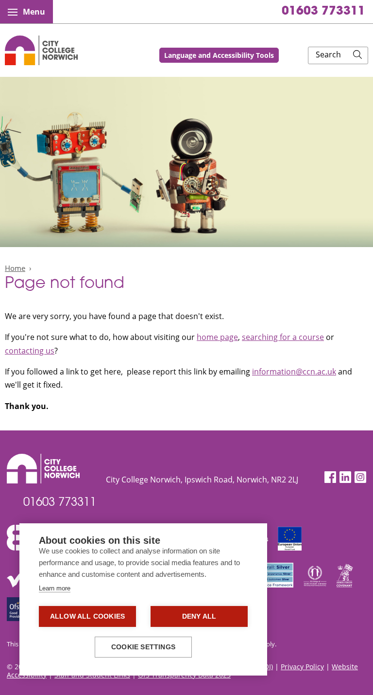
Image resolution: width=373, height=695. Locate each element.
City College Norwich (41, 50)
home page (217, 337)
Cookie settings (143, 647)
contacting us (29, 350)
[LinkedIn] (345, 477)
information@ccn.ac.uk (294, 371)
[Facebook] (330, 477)
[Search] (357, 55)
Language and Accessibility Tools (219, 55)
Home (15, 268)
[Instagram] (360, 477)
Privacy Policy (302, 666)
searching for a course (283, 337)
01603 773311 (323, 12)
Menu (34, 11)
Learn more (54, 588)
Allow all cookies (87, 616)
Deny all (199, 616)
